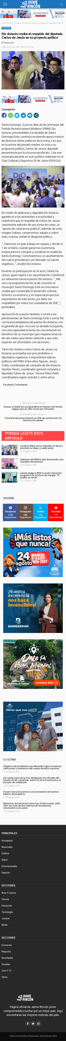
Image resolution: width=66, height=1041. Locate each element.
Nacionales (7, 847)
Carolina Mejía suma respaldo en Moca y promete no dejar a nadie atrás (41, 447)
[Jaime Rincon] (27, 997)
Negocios (6, 951)
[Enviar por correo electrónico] (29, 115)
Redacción (9, 43)
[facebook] (27, 1023)
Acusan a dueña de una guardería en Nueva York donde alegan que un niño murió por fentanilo (33, 407)
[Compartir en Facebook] (4, 115)
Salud (4, 860)
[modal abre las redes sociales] (36, 115)
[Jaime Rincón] (33, 4)
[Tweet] (17, 115)
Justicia (5, 918)
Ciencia (5, 899)
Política (6, 28)
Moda (4, 925)
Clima (4, 977)
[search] (61, 4)
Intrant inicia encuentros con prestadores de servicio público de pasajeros (31, 792)
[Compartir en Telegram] (23, 115)
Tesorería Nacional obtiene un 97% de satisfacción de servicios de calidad (33, 419)
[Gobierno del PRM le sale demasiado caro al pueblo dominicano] (10, 463)
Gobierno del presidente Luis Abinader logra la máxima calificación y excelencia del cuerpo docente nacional (32, 767)
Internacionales (9, 866)
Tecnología (7, 912)
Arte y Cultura (9, 893)
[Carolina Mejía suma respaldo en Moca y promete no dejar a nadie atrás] (10, 450)
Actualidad (7, 840)
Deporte (6, 872)
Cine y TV (6, 970)
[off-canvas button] (5, 4)
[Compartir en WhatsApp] (10, 115)
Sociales (6, 964)
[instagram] (38, 1023)
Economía (7, 945)
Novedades (7, 958)
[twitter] (33, 1023)
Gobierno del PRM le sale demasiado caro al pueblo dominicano (42, 460)
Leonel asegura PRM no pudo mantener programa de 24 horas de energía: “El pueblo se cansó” (41, 475)
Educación (7, 905)
